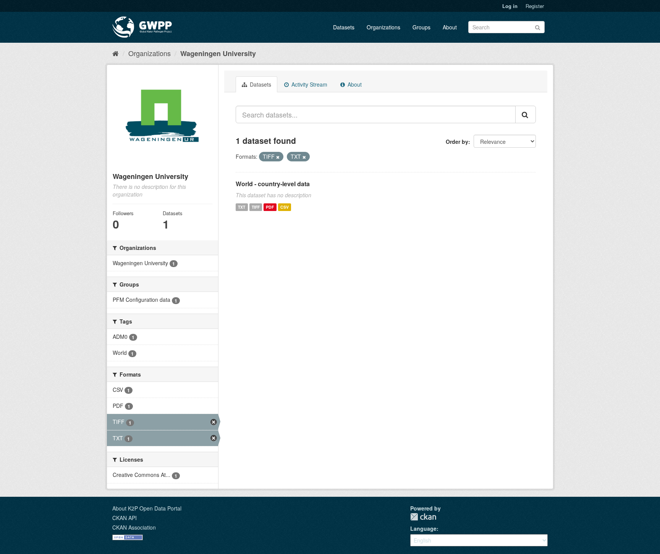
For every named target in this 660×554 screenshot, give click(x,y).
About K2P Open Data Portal (146, 508)
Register (535, 6)
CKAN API (124, 518)
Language (423, 528)
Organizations (383, 27)
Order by (457, 141)
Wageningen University (218, 53)
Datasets (343, 27)
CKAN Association (134, 527)
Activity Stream (308, 84)
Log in (510, 6)
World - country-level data (273, 183)
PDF (270, 207)
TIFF (256, 207)
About (450, 27)
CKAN (423, 517)
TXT (241, 207)
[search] (525, 114)
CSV (284, 207)
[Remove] (278, 157)
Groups (421, 27)
